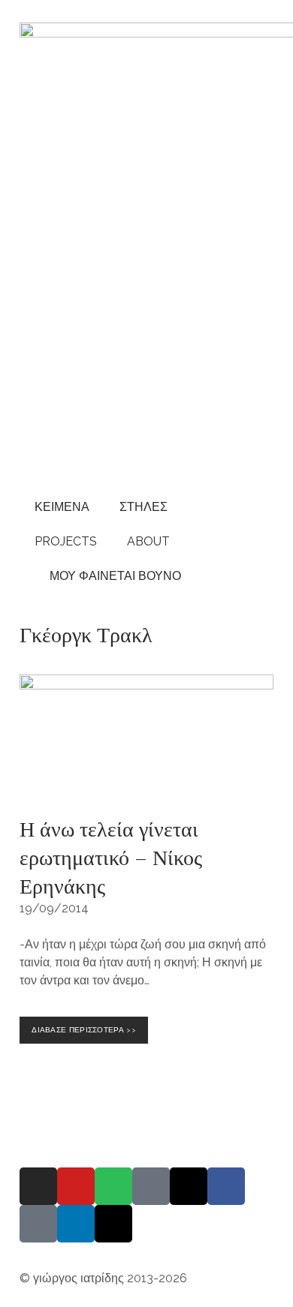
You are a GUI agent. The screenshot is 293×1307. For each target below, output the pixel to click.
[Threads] (188, 1186)
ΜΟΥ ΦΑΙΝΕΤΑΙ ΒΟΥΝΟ (112, 576)
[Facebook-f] (226, 1186)
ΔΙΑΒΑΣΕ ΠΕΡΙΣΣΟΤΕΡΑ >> (86, 1025)
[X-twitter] (113, 1223)
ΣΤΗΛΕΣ (143, 507)
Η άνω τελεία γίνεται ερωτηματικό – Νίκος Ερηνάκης (111, 856)
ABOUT (148, 541)
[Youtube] (76, 1186)
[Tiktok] (38, 1223)
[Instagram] (38, 1186)
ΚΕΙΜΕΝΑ (62, 507)
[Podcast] (151, 1186)
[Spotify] (113, 1186)
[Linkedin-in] (76, 1223)
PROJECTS (66, 541)
